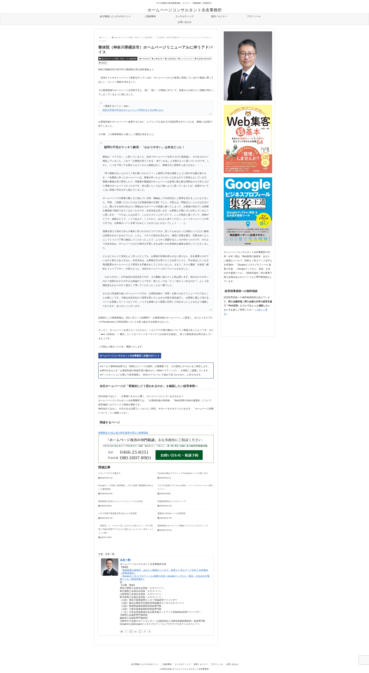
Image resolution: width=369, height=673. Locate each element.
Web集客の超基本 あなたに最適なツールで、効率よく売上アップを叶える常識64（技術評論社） (164, 571)
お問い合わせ (232, 664)
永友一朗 (125, 559)
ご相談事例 (166, 664)
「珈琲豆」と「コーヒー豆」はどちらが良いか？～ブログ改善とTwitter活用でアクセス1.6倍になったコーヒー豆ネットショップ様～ (126, 529)
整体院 (104, 62)
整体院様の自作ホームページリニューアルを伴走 (120, 501)
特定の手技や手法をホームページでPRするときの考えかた (133, 110)
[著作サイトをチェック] (122, 631)
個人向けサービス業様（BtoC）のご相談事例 (119, 58)
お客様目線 (171, 58)
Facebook (145, 58)
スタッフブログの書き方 (109, 473)
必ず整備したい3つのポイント (144, 664)
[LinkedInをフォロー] (135, 631)
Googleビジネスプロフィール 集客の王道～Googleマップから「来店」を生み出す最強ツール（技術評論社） (164, 577)
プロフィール (217, 664)
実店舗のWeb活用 (204, 58)
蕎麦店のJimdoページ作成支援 (171, 513)
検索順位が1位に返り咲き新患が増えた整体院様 (123, 432)
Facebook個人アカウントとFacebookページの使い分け (183, 473)
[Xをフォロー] (126, 631)
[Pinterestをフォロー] (145, 631)
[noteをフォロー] (140, 631)
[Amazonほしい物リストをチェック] (149, 631)
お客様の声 (158, 58)
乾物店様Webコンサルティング (172, 501)
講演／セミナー (201, 664)
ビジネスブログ (186, 58)
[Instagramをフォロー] (131, 631)
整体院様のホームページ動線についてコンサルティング (183, 525)
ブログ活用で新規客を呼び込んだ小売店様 (117, 513)
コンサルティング (183, 664)
